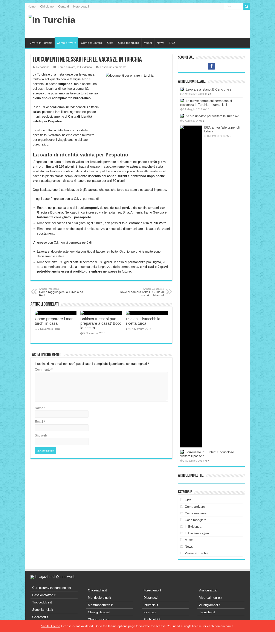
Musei (148, 42)
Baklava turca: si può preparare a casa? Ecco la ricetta (100, 323)
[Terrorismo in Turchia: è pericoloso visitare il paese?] (182, 452)
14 (207, 109)
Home (32, 6)
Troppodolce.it (42, 602)
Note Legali (81, 6)
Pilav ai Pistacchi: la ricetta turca (143, 321)
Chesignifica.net (99, 612)
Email (40, 421)
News (160, 42)
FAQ (172, 42)
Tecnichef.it (207, 612)
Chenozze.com (98, 619)
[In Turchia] (52, 19)
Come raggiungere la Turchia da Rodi (61, 292)
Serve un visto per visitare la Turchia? (212, 116)
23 (209, 94)
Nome (40, 408)
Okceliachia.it (97, 590)
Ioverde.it (150, 612)
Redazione (42, 67)
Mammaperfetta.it (100, 605)
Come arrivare (66, 42)
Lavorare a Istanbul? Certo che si (209, 89)
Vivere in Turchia (41, 42)
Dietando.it (151, 597)
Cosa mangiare (128, 42)
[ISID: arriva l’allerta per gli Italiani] (191, 286)
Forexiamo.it (152, 590)
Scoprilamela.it (42, 609)
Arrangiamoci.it (209, 605)
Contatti (63, 6)
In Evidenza (84, 67)
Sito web (41, 435)
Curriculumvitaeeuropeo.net (51, 588)
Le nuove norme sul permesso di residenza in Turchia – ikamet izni (206, 102)
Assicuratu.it (208, 590)
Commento (44, 369)
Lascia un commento (113, 67)
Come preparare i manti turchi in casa (55, 321)
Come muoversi (91, 42)
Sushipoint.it (152, 619)
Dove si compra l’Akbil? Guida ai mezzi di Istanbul (142, 292)
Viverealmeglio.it (210, 597)
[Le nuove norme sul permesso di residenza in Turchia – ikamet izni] (182, 100)
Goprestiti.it (40, 617)
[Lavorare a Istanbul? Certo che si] (182, 89)
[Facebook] (211, 66)
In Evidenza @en (197, 533)
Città (110, 42)
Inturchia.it (151, 605)
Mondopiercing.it (99, 597)
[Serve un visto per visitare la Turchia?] (182, 116)
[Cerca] (246, 6)
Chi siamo (47, 6)
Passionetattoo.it (43, 595)
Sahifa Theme (50, 626)
